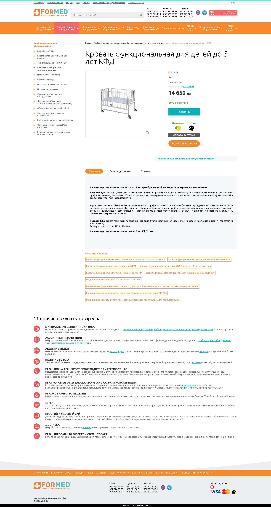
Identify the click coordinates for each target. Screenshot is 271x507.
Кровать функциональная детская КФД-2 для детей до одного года (175, 266)
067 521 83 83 (187, 11)
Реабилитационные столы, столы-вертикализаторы (54, 133)
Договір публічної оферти (197, 472)
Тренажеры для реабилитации (52, 63)
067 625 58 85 (170, 14)
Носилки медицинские (47, 89)
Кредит (69, 3)
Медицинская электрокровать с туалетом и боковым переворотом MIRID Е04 (126, 293)
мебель (158, 329)
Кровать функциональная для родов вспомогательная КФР (199, 259)
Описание (94, 171)
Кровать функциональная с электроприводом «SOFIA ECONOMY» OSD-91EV (125, 259)
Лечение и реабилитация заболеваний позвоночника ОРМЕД (54, 102)
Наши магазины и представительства (109, 3)
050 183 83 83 (154, 11)
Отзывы (86, 3)
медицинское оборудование (138, 329)
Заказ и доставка (120, 171)
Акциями (203, 351)
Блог (78, 3)
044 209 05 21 (154, 16)
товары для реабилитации (177, 329)
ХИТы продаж (117, 351)
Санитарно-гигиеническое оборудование (49, 95)
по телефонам (188, 385)
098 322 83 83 (170, 16)
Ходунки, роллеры (46, 51)
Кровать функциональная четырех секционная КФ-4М (114, 273)
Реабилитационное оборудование (45, 44)
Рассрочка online (184, 143)
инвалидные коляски (202, 329)
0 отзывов (188, 86)
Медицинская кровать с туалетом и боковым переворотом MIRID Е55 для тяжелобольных (133, 300)
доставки (196, 362)
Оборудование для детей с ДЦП (53, 108)
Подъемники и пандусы (48, 75)
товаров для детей (76, 343)
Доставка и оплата (55, 3)
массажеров (58, 343)
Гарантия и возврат (136, 3)
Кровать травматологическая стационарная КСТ (111, 266)
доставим (86, 427)
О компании (39, 3)
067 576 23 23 (154, 14)
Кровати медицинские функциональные (49, 69)
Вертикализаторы (46, 79)
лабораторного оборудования (214, 340)
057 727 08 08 (187, 16)
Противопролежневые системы (52, 84)
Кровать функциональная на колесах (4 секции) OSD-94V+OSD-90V (180, 273)
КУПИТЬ (184, 111)
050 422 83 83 (170, 11)
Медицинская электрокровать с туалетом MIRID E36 (113, 279)
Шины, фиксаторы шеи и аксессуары (55, 120)
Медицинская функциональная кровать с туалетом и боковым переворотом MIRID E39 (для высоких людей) (142, 286)
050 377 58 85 (187, 14)
